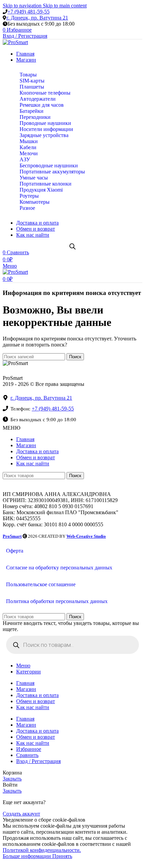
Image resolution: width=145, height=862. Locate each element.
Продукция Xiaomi (41, 190)
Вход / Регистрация (38, 761)
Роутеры (29, 196)
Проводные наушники (45, 123)
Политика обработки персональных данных (57, 601)
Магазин (26, 445)
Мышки (29, 141)
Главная (25, 439)
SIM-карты (32, 81)
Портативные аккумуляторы (52, 171)
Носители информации (46, 129)
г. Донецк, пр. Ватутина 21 (37, 18)
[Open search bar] (72, 246)
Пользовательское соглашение (41, 584)
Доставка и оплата (37, 451)
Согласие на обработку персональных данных (59, 567)
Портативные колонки (45, 184)
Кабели (28, 147)
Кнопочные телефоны (45, 93)
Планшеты (32, 87)
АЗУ (25, 159)
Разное (27, 208)
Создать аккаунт (21, 814)
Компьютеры (35, 202)
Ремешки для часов (42, 105)
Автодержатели (38, 99)
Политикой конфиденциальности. (42, 850)
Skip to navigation (23, 5)
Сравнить (27, 755)
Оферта (14, 551)
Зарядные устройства (44, 135)
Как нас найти (32, 463)
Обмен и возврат (35, 457)
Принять (62, 856)
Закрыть (12, 779)
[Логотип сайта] (15, 42)
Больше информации (27, 856)
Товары (28, 74)
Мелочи (29, 153)
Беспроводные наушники (49, 165)
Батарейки (32, 111)
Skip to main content (65, 5)
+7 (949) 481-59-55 (28, 11)
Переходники (35, 117)
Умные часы (34, 177)
